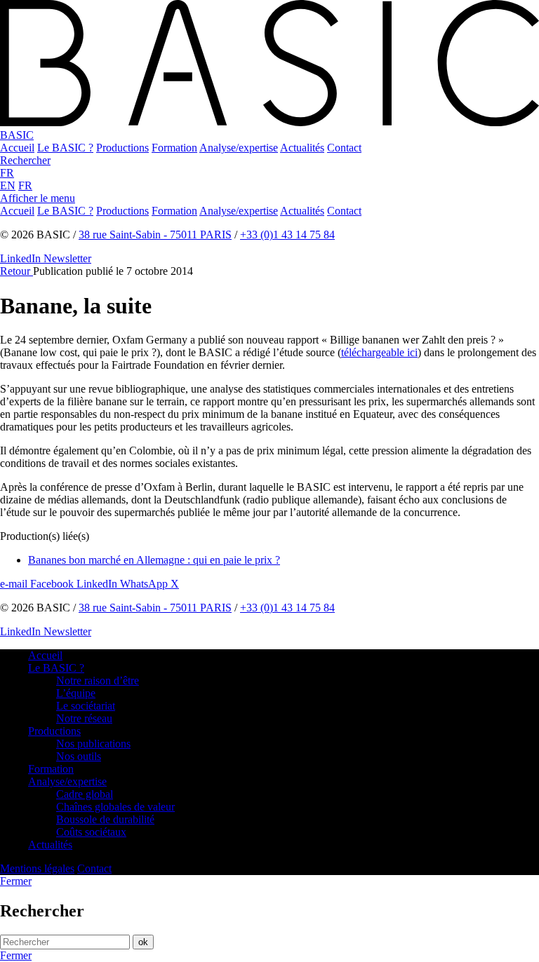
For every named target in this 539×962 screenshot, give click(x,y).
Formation (51, 769)
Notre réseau (84, 718)
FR (7, 173)
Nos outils (78, 756)
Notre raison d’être (97, 680)
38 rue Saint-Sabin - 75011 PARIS (155, 234)
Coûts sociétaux (91, 832)
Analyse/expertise (67, 781)
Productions (54, 731)
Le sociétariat (85, 706)
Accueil (45, 655)
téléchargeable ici (379, 352)
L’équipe (75, 693)
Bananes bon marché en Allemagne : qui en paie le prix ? (154, 560)
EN (7, 185)
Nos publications (93, 744)
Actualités (50, 845)
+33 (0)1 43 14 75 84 (287, 234)
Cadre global (84, 794)
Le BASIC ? (56, 668)
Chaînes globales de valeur (115, 807)
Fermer (16, 955)
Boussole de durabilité (105, 819)
